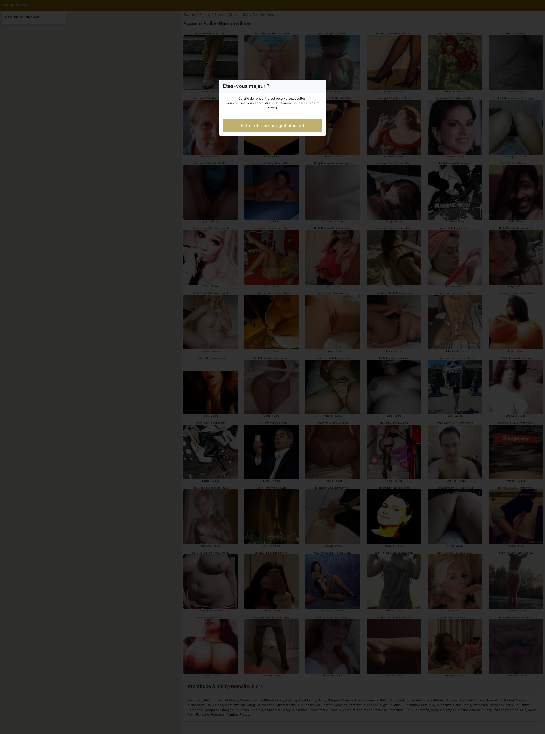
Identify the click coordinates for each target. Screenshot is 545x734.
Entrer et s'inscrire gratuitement (272, 125)
